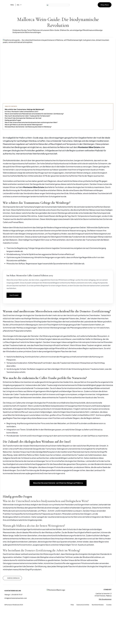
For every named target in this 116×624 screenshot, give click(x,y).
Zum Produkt (14, 295)
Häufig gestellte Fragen (13, 120)
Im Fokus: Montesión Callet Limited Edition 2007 (21, 111)
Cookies (108, 605)
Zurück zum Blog (13, 578)
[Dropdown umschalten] (20, 4)
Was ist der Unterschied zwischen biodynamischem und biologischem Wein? (31, 122)
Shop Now (105, 5)
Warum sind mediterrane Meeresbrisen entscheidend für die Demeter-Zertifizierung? (34, 114)
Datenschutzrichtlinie (83, 605)
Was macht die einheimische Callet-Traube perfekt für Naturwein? (27, 116)
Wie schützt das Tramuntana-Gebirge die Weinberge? (24, 109)
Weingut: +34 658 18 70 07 (13, 595)
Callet (43, 385)
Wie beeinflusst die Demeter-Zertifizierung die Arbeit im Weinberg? (28, 127)
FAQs (72, 605)
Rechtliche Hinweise (98, 605)
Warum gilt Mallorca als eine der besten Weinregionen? (24, 125)
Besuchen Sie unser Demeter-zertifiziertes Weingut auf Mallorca (58, 483)
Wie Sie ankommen (105, 599)
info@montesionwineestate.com (16, 598)
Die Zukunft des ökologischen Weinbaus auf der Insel (23, 118)
